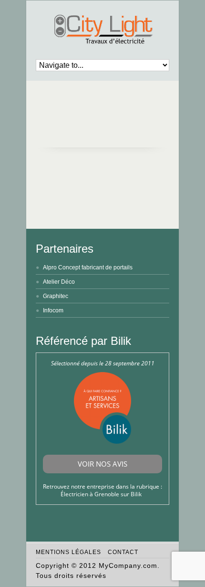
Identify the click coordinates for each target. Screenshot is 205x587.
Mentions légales (68, 552)
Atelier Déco (59, 281)
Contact (123, 552)
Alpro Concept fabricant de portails (88, 267)
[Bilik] (102, 442)
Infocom (53, 310)
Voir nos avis (102, 464)
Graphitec (55, 296)
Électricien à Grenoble (90, 494)
